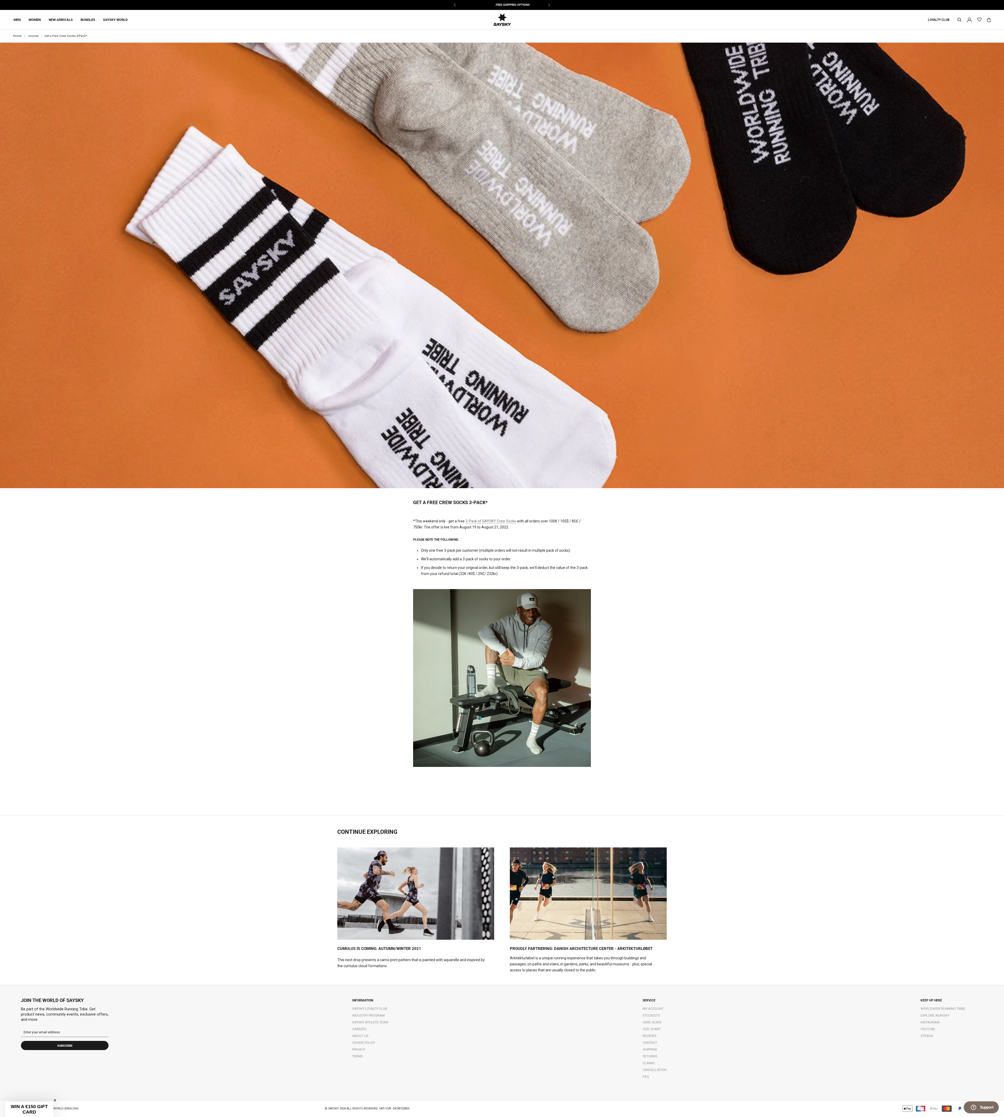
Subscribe (64, 1045)
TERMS (357, 1056)
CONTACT (650, 1043)
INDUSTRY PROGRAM (368, 1015)
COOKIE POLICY (363, 1043)
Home (17, 36)
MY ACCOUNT (653, 1009)
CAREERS (359, 1029)
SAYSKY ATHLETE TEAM (370, 1022)
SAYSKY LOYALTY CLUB (369, 1009)
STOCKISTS (651, 1015)
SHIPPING (650, 1049)
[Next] (549, 5)
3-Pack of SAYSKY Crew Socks (490, 521)
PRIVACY (358, 1049)
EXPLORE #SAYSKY (935, 1015)
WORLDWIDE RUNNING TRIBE (943, 1009)
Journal (33, 36)
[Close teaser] (55, 1100)
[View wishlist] (979, 20)
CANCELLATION (654, 1070)
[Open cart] (989, 20)
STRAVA (927, 1036)
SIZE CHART (652, 1029)
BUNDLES (88, 20)
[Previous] (455, 5)
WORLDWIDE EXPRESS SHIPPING (502, 5)
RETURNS (650, 1056)
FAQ (646, 1077)
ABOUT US (360, 1036)
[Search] (959, 20)
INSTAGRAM (930, 1022)
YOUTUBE (928, 1029)
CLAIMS (649, 1063)
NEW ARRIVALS (61, 20)
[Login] (969, 19)
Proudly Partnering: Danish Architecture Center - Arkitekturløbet (581, 948)
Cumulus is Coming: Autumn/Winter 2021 (379, 948)
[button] (29, 1109)
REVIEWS (650, 1036)
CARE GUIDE (652, 1022)
